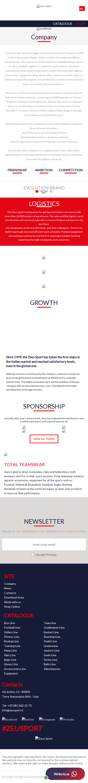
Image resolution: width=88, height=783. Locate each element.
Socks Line (50, 659)
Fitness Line (11, 636)
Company (10, 583)
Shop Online (12, 606)
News (7, 588)
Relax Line (10, 650)
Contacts (10, 593)
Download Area (14, 597)
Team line (50, 623)
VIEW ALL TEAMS (44, 439)
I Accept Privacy (46, 554)
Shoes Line (11, 664)
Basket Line (51, 632)
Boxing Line (11, 641)
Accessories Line (15, 669)
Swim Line (50, 655)
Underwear (51, 646)
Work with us (12, 602)
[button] (36, 191)
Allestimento (52, 669)
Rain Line (10, 655)
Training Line (12, 646)
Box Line (9, 623)
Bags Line (10, 659)
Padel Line (50, 641)
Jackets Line (52, 650)
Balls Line (50, 664)
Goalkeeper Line (54, 627)
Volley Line (11, 632)
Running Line (52, 636)
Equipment (11, 673)
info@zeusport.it (12, 710)
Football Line (12, 627)
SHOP (80, 23)
